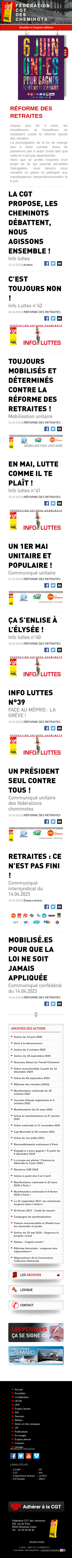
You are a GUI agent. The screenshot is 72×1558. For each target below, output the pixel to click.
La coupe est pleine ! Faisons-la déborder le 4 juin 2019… (34, 1162)
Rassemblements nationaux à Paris (36, 1144)
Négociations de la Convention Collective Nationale (33, 1259)
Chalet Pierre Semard (24, 1476)
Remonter (36, 1013)
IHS (17, 1412)
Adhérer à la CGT (36, 1506)
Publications (21, 1431)
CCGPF (17, 1469)
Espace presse (23, 1439)
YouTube (29, 1456)
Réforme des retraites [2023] (31, 1084)
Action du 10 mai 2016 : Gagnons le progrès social (36, 1234)
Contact (26, 1305)
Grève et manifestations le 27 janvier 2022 (37, 1117)
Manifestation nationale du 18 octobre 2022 (33, 1092)
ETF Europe (19, 1479)
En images (20, 1435)
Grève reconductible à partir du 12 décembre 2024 (35, 1070)
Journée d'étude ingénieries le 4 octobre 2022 (34, 1102)
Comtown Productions (50, 1550)
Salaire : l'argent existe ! (29, 1241)
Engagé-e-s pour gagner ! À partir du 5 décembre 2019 (37, 1152)
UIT (17, 1427)
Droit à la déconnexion (28, 1043)
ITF (40, 1469)
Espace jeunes (23, 1408)
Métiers (19, 1420)
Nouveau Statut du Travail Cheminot (36, 1062)
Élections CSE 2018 (26, 1169)
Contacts (19, 1443)
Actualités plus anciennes (36, 1016)
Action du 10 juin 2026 (28, 1036)
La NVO (43, 1476)
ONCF (42, 1479)
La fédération (22, 1397)
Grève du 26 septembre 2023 (32, 1078)
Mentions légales (37, 1542)
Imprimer (60, 264)
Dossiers (19, 1416)
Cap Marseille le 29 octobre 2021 (34, 1131)
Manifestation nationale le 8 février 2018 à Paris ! (36, 1193)
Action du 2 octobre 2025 (30, 1049)
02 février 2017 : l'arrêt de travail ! (35, 1210)
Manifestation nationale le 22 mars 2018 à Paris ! (35, 1184)
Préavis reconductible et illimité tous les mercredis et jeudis (37, 1225)
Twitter (54, 264)
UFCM (18, 1401)
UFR (17, 1405)
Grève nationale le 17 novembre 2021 (37, 1125)
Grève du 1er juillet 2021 (29, 1137)
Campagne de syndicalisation (32, 1216)
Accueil (19, 1389)
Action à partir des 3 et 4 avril (32, 1175)
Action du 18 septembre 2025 (32, 1055)
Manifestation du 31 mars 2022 (33, 1109)
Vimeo (36, 1456)
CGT (15, 1473)
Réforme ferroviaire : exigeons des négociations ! (35, 1250)
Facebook (47, 264)
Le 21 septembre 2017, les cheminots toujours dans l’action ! (37, 1203)
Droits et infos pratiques (27, 1424)
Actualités (20, 1393)
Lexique (26, 1290)
